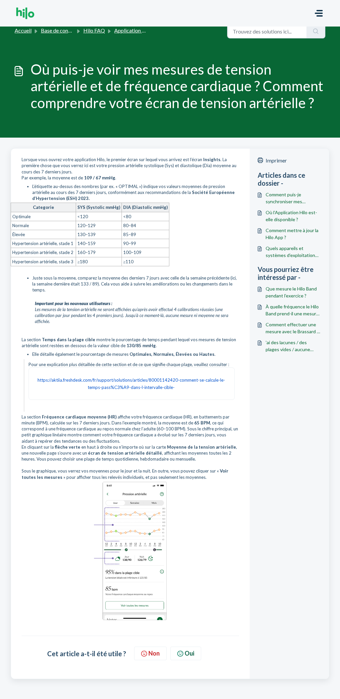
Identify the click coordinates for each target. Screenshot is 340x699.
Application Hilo (133, 30)
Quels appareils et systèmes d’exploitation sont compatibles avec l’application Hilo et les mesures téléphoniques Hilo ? (290, 252)
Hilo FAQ (94, 30)
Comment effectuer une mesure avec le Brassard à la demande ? (292, 328)
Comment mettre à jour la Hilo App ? (292, 233)
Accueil (23, 30)
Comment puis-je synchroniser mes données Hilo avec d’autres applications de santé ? (290, 198)
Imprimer (276, 160)
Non (154, 653)
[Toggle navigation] (318, 13)
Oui (189, 653)
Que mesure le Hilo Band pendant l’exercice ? (291, 292)
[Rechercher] (315, 31)
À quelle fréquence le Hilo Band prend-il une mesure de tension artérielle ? (292, 310)
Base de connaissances (66, 30)
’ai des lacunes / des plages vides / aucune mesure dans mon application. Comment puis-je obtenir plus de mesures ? (289, 346)
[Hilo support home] (25, 13)
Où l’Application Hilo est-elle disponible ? (291, 216)
